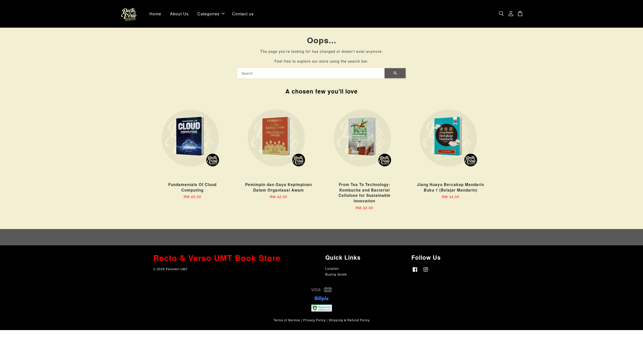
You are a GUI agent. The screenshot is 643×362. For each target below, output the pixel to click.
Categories (208, 14)
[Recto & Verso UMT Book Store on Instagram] (425, 271)
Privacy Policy (314, 320)
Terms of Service (287, 320)
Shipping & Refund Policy (349, 320)
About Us (179, 14)
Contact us (243, 14)
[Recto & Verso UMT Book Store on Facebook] (414, 271)
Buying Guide (336, 274)
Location (332, 268)
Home (155, 14)
